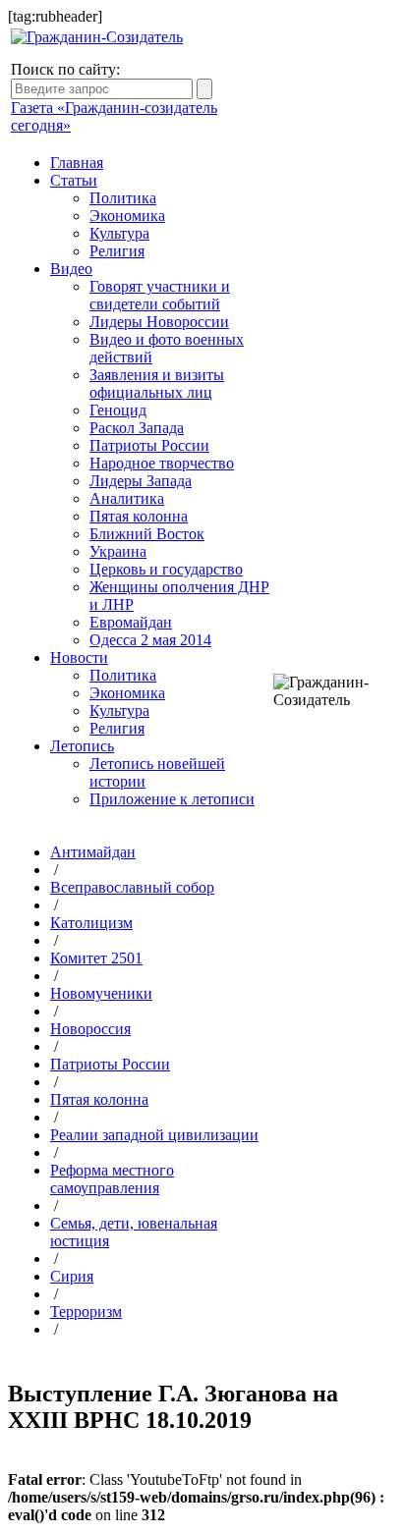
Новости (79, 657)
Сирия (71, 1276)
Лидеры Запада (140, 480)
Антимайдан (93, 852)
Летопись (82, 746)
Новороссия (90, 1028)
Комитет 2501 (96, 958)
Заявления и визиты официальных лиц (156, 383)
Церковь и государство (166, 569)
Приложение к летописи (172, 799)
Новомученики (101, 993)
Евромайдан (130, 622)
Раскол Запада (136, 427)
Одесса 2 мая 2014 (150, 639)
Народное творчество (161, 463)
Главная (76, 162)
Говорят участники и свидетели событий (159, 295)
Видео (71, 268)
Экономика (127, 215)
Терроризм (86, 1311)
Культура (119, 233)
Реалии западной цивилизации (154, 1134)
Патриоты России (149, 445)
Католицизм (91, 922)
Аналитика (126, 498)
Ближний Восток (146, 533)
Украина (117, 551)
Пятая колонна (138, 516)
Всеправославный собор (132, 887)
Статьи (73, 180)
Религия (117, 251)
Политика (122, 198)
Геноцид (117, 410)
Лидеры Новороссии (159, 321)
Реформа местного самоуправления (112, 1179)
